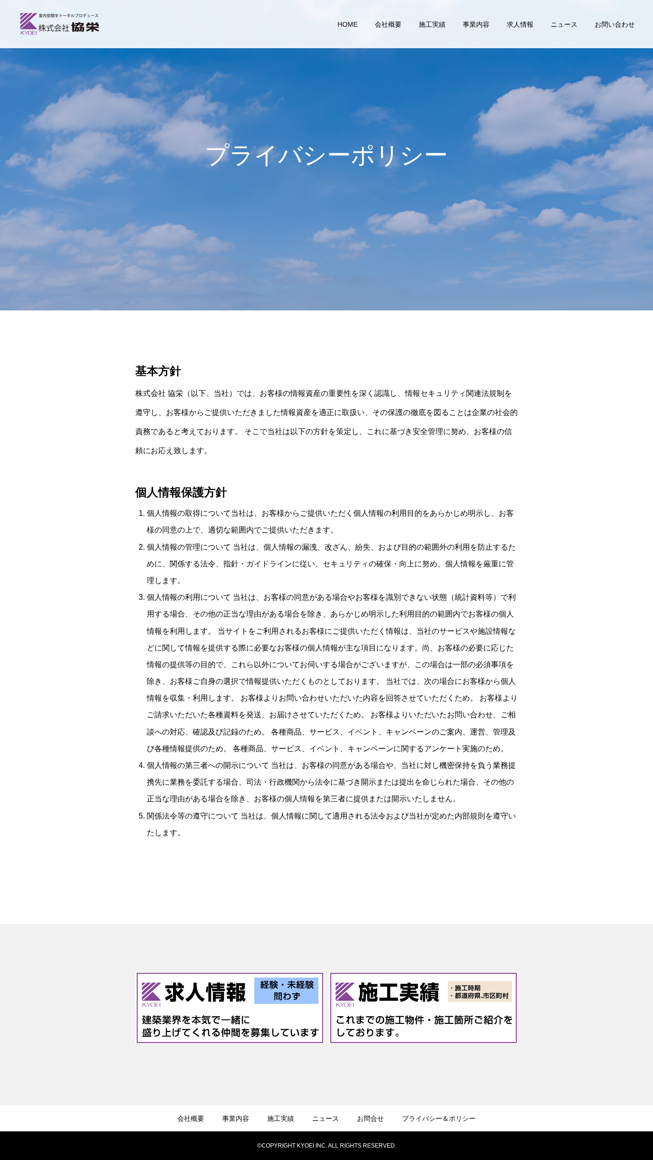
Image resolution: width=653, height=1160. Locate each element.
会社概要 (388, 24)
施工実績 (432, 24)
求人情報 (520, 24)
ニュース (564, 24)
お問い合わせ (615, 24)
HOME (347, 24)
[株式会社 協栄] (59, 23)
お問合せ (370, 1118)
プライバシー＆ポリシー (439, 1118)
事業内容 (476, 24)
